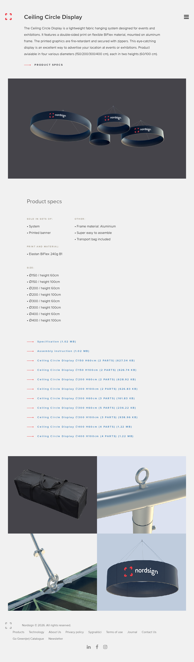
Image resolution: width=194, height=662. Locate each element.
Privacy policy (75, 632)
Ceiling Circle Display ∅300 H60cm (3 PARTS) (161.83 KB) (86, 398)
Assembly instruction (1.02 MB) (63, 351)
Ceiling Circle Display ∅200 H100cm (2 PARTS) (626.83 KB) (87, 389)
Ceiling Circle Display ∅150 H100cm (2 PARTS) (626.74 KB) (87, 370)
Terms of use (114, 632)
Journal (132, 632)
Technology (36, 632)
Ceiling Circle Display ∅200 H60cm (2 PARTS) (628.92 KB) (86, 379)
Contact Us (149, 632)
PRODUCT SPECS (48, 65)
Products (18, 632)
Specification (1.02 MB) (56, 341)
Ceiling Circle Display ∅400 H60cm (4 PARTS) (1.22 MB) (84, 427)
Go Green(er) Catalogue (28, 638)
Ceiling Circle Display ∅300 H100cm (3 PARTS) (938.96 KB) (87, 417)
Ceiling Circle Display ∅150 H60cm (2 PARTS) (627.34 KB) (86, 360)
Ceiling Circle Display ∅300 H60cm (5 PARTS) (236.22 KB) (86, 408)
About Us (55, 632)
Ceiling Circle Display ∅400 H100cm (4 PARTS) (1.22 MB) (85, 436)
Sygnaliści (95, 632)
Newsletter (55, 638)
